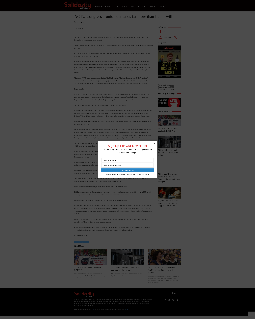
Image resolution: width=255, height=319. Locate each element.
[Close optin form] (154, 144)
